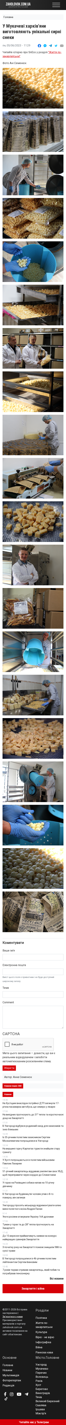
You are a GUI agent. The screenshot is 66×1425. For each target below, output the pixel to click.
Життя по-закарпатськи (44, 1325)
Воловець (42, 1376)
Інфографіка (43, 1342)
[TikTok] (6, 1399)
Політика (41, 1317)
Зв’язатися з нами (13, 1316)
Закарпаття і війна (33, 1288)
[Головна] (18, 4)
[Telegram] (26, 1394)
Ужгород (41, 1364)
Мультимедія (11, 1375)
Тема (6, 987)
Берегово (42, 1389)
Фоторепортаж (12, 1380)
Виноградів (43, 1393)
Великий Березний (47, 1401)
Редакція (8, 1385)
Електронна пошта (14, 965)
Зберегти (9, 1068)
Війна (39, 1347)
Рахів (39, 1380)
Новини (7, 1370)
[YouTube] (19, 1394)
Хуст (38, 1385)
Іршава (40, 1409)
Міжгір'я (41, 1413)
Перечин (41, 1372)
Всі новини (56, 1278)
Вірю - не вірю (45, 1337)
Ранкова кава (44, 1352)
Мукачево (42, 1368)
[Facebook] (5, 1394)
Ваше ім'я (9, 950)
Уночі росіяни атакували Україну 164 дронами (28, 1216)
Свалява (41, 1405)
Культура (41, 1332)
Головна (8, 17)
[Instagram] (11, 1394)
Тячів (39, 1397)
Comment (8, 1002)
